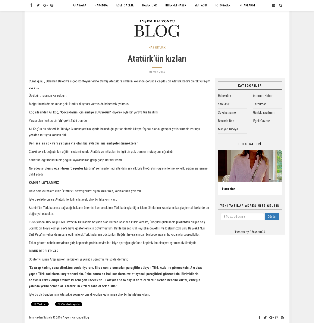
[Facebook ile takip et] (31, 5)
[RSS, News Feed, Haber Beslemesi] (282, 317)
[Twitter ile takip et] (38, 5)
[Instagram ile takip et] (52, 5)
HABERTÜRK (157, 48)
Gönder (272, 216)
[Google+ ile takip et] (45, 5)
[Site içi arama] (280, 5)
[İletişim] (273, 5)
